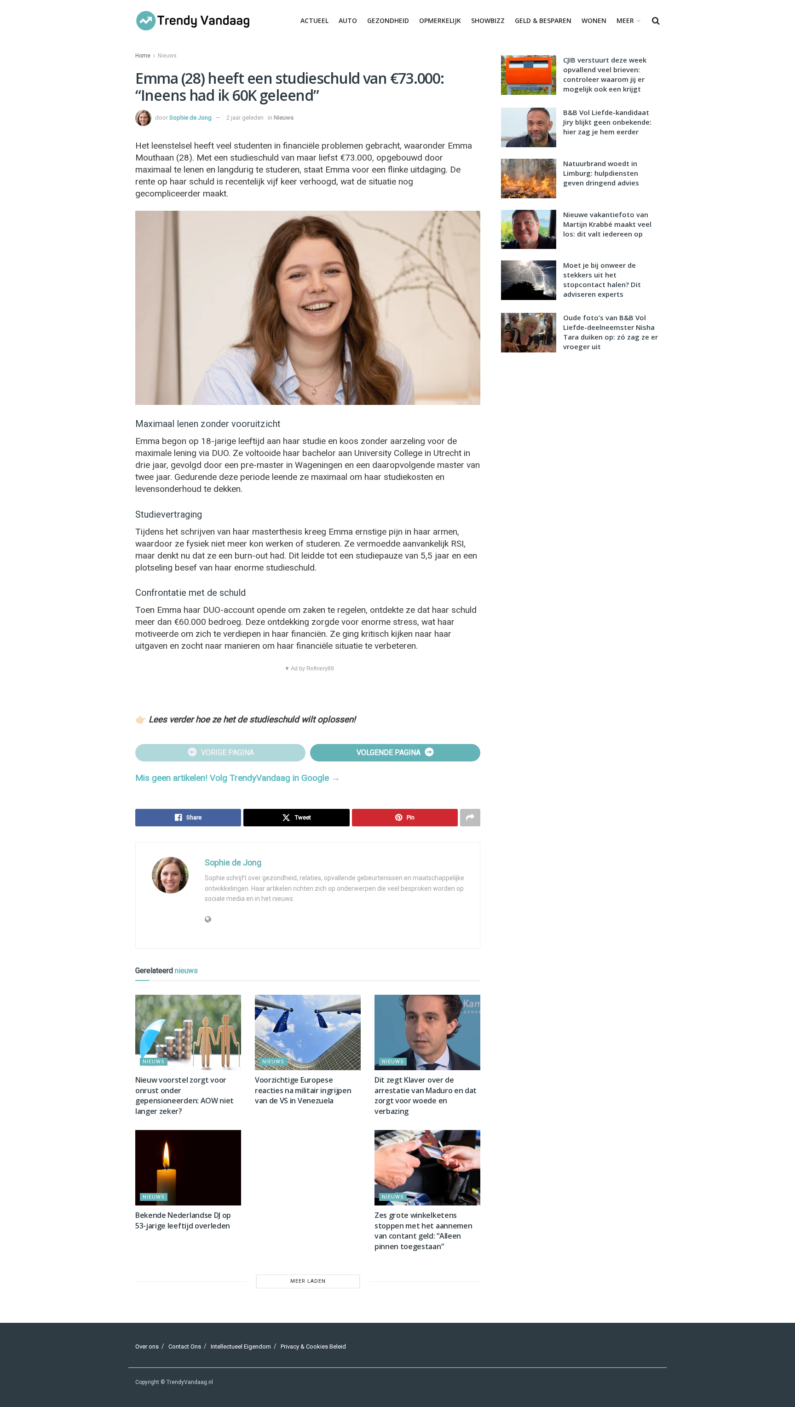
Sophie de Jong (190, 117)
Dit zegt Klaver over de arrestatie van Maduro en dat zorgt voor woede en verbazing (425, 1095)
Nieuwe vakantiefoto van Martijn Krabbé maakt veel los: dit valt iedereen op (607, 224)
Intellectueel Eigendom (241, 1346)
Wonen (594, 20)
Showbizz (488, 20)
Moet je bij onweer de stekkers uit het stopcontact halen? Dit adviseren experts (602, 279)
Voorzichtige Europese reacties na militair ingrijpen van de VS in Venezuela (303, 1090)
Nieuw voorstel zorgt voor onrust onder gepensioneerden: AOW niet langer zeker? (184, 1095)
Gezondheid (388, 20)
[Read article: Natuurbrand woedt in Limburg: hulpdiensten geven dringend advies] (528, 178)
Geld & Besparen (543, 20)
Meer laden (308, 1281)
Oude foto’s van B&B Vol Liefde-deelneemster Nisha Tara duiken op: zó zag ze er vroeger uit (610, 332)
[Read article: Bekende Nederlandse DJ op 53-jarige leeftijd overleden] (188, 1167)
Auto (348, 20)
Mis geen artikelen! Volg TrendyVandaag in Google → (237, 778)
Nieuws (167, 55)
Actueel (314, 20)
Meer (625, 20)
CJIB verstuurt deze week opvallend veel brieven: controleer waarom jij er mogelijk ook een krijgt (604, 74)
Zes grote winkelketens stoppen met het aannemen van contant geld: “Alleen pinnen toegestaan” (423, 1230)
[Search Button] (656, 20)
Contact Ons (184, 1346)
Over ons (147, 1346)
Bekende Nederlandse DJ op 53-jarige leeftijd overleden (183, 1220)
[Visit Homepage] (192, 20)
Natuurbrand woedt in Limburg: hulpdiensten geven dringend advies (601, 173)
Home (142, 55)
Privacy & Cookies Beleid (313, 1346)
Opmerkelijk (440, 20)
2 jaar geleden (245, 117)
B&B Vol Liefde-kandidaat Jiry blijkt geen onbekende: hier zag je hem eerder (607, 122)
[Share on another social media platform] (470, 817)
